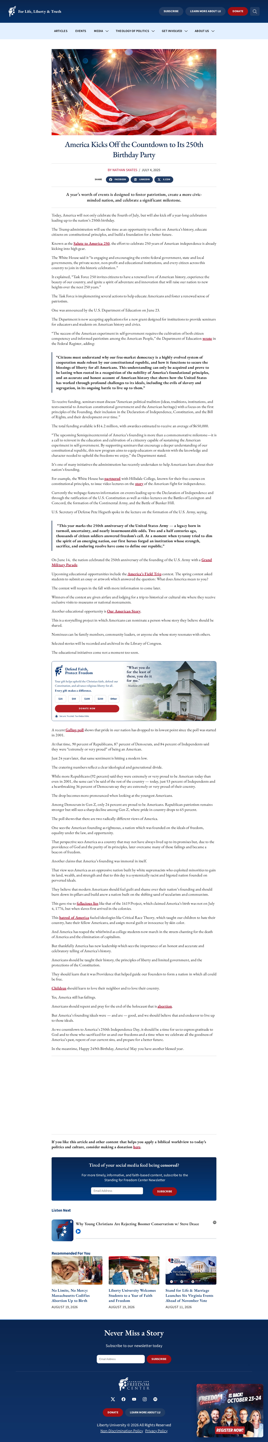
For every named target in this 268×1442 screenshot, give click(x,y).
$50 (74, 699)
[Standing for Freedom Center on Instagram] (144, 1400)
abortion (165, 1006)
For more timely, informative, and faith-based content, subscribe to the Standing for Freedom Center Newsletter (135, 1178)
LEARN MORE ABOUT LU (145, 1412)
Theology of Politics (132, 31)
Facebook (120, 179)
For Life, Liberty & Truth (39, 11)
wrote (207, 338)
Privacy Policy (156, 1431)
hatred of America (74, 917)
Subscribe (171, 11)
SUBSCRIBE (164, 1191)
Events (80, 31)
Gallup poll (75, 729)
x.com (166, 179)
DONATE (113, 1412)
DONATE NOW (87, 708)
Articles (60, 31)
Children (59, 988)
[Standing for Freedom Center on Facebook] (123, 1400)
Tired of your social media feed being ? (134, 1165)
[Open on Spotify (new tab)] (214, 1221)
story (139, 483)
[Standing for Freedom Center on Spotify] (155, 1400)
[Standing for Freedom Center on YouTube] (134, 1400)
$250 (100, 699)
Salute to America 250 (92, 243)
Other (113, 699)
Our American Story (123, 611)
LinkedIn (144, 179)
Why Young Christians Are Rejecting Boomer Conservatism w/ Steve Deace (137, 1223)
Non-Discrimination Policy (121, 1431)
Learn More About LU (205, 11)
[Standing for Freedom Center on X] (112, 1400)
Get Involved (172, 31)
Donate (237, 11)
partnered (112, 478)
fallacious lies (87, 903)
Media (98, 31)
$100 (87, 699)
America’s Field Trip (144, 573)
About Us (202, 31)
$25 (60, 699)
